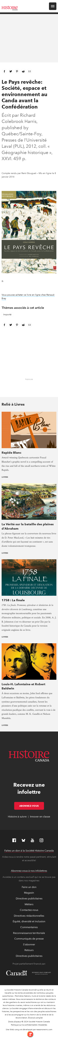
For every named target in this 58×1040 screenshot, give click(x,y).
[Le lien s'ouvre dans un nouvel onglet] (29, 1034)
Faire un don (29, 887)
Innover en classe (40, 816)
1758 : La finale (13, 600)
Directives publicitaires (29, 898)
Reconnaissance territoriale (29, 933)
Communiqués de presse (29, 938)
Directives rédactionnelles (29, 915)
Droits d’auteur (14, 1021)
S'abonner (29, 944)
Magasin (29, 892)
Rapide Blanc (11, 452)
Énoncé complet (35, 1018)
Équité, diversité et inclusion (29, 921)
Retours (29, 950)
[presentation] (29, 429)
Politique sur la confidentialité (24, 1025)
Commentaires (29, 927)
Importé (7, 314)
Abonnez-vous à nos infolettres (29, 870)
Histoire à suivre (17, 816)
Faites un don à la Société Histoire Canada (29, 850)
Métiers (29, 904)
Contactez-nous (29, 909)
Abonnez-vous (31, 806)
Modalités (42, 1025)
